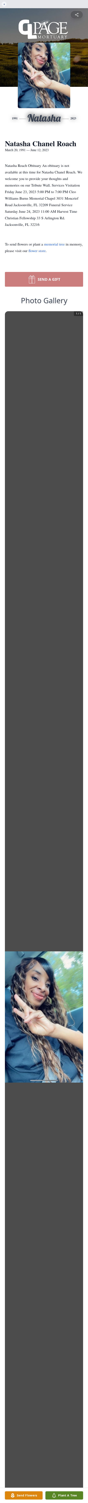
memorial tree (54, 244)
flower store (37, 250)
